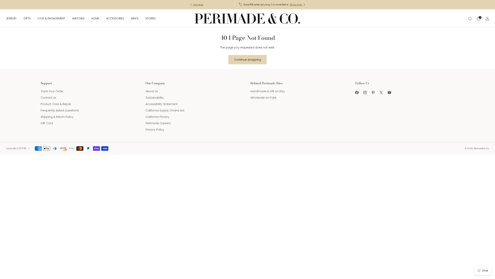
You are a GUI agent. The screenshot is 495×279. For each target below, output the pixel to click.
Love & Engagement (51, 18)
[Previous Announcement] (190, 4)
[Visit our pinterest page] (373, 92)
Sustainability (155, 98)
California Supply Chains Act (165, 110)
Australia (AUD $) (16, 148)
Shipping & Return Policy (57, 117)
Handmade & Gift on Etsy (267, 91)
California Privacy (157, 117)
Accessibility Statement (162, 104)
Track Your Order (52, 91)
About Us (152, 91)
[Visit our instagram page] (365, 92)
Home (95, 18)
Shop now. (272, 4)
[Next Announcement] (304, 4)
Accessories (115, 18)
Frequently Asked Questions (60, 110)
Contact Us (48, 98)
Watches (78, 18)
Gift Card (47, 123)
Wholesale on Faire (263, 98)
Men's (134, 18)
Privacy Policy (155, 130)
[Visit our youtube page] (389, 92)
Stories (150, 18)
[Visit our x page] (381, 92)
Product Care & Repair (56, 104)
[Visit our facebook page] (357, 92)
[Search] (470, 19)
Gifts (27, 18)
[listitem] (247, 4)
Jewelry (11, 18)
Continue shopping (247, 60)
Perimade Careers (158, 123)
